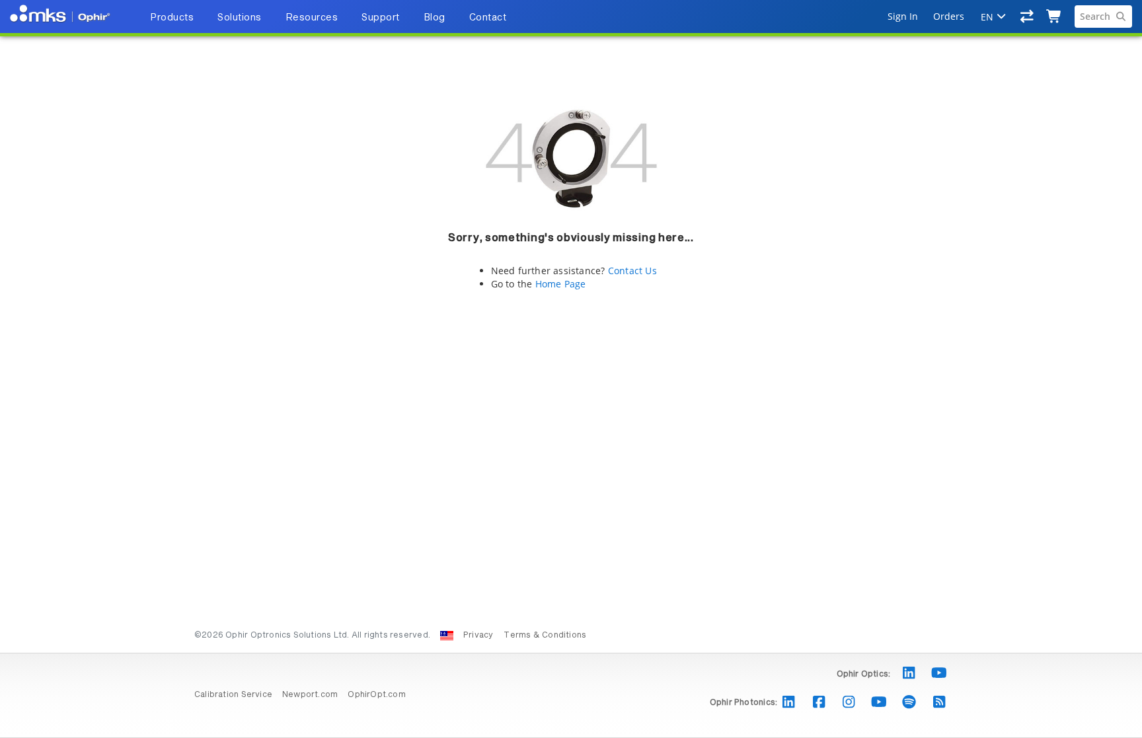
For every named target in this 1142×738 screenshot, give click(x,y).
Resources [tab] (312, 17)
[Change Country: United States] (446, 635)
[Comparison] (1027, 16)
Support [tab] (381, 17)
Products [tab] (172, 17)
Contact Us (632, 270)
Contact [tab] (488, 17)
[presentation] (571, 369)
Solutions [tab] (239, 17)
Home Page (560, 283)
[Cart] (1054, 16)
